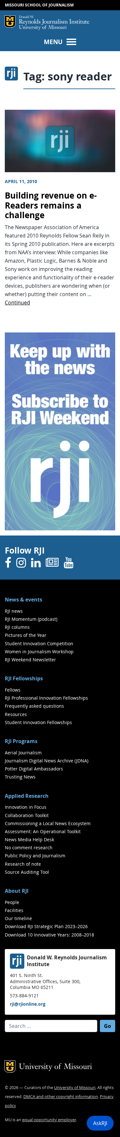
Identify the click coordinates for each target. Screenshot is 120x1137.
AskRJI (100, 1123)
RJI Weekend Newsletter (30, 660)
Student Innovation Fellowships (38, 722)
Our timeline (18, 918)
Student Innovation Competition (39, 643)
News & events (23, 599)
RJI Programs (21, 741)
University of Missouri (43, 28)
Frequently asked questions (34, 706)
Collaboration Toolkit (27, 815)
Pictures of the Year (25, 635)
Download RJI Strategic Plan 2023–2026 (46, 926)
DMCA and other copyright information (60, 1096)
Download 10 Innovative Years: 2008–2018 (49, 935)
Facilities (14, 910)
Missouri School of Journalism (39, 5)
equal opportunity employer (49, 1120)
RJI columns (17, 627)
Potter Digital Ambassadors (34, 769)
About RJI (16, 890)
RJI (54, 20)
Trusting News (20, 777)
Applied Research (27, 795)
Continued (17, 302)
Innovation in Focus (25, 807)
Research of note (23, 864)
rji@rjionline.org (27, 1004)
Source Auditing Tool (27, 872)
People (12, 902)
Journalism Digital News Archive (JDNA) (46, 761)
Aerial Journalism (23, 753)
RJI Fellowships (24, 678)
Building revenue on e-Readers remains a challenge (51, 205)
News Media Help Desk (29, 839)
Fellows (12, 690)
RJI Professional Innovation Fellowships (46, 698)
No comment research (28, 847)
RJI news (14, 611)
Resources (16, 714)
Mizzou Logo (9, 21)
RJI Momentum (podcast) (31, 619)
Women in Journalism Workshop (39, 651)
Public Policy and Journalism (35, 856)
